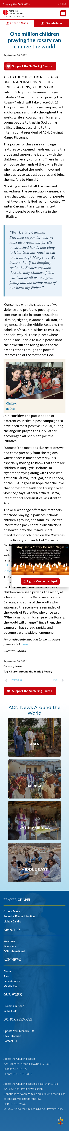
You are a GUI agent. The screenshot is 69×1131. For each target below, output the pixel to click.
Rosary (48, 671)
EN (59, 4)
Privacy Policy (55, 1108)
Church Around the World (25, 671)
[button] (63, 13)
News (18, 666)
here (24, 644)
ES (64, 4)
